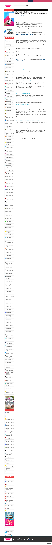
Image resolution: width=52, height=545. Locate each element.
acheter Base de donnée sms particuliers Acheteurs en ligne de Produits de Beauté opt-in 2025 (9, 209)
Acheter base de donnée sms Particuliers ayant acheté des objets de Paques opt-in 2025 (10, 392)
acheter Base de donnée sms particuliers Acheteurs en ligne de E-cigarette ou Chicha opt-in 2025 (9, 173)
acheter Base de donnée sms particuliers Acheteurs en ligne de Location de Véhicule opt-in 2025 (9, 147)
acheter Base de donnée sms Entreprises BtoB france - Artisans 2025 (10, 416)
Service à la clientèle (40, 538)
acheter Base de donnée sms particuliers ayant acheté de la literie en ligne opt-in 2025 (9, 303)
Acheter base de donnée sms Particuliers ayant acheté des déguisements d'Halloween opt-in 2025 (10, 377)
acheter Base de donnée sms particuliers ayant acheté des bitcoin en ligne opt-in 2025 (9, 329)
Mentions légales (22, 538)
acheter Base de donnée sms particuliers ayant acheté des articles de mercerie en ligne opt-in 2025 (10, 288)
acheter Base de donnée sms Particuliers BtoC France (9, 38)
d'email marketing (24, 112)
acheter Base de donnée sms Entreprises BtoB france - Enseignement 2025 (10, 429)
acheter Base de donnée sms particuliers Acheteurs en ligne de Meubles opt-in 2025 (9, 84)
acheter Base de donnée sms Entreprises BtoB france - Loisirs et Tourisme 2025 (10, 444)
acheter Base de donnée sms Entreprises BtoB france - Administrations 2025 (10, 419)
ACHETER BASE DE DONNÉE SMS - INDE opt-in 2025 (9, 505)
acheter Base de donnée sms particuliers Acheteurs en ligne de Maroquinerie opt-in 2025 (9, 177)
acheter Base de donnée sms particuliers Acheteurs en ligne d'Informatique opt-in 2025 (9, 90)
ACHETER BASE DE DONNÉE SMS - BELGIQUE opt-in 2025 (9, 486)
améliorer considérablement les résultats (26, 122)
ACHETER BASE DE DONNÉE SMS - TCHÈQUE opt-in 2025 (9, 489)
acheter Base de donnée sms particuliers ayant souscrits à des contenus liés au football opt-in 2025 (9, 238)
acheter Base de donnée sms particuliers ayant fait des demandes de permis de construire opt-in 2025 (9, 218)
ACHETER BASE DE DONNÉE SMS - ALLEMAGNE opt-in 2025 (9, 498)
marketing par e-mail (39, 34)
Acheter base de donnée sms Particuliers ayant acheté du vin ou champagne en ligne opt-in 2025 (10, 370)
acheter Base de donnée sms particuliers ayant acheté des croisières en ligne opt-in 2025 (9, 313)
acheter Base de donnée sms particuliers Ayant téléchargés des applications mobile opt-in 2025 (10, 120)
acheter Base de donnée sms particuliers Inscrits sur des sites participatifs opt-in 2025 (9, 127)
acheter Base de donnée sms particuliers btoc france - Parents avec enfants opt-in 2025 (9, 62)
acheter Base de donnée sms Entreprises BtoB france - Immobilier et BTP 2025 (10, 454)
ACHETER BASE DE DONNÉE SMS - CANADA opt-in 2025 (9, 479)
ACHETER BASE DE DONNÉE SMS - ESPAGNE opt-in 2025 (9, 496)
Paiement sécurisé (34, 538)
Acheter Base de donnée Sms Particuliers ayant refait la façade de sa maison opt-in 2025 (9, 360)
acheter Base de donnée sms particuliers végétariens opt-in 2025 (10, 319)
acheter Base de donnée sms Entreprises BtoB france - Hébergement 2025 (10, 441)
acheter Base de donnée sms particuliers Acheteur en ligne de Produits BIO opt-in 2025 (9, 215)
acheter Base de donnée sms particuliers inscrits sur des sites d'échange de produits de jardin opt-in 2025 (9, 270)
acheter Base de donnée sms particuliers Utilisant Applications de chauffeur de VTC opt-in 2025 (9, 151)
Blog (27, 539)
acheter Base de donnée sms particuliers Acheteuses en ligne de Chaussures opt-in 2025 (9, 193)
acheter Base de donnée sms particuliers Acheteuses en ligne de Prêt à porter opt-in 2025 (10, 186)
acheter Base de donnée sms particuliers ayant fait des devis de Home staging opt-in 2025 (10, 232)
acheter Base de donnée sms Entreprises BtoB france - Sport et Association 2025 (10, 435)
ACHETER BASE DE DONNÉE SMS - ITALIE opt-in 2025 (9, 508)
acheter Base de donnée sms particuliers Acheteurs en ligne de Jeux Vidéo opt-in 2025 (9, 93)
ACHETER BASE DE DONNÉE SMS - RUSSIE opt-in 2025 (9, 503)
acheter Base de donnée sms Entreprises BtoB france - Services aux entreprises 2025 (10, 413)
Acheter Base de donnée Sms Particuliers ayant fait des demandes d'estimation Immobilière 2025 (9, 356)
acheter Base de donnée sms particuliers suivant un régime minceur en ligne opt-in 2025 (9, 225)
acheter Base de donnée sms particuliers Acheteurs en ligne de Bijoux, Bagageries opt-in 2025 (9, 105)
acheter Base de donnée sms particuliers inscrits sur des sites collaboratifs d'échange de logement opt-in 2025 (9, 273)
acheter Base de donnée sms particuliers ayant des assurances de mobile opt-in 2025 (10, 353)
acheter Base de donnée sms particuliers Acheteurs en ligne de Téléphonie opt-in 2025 (9, 99)
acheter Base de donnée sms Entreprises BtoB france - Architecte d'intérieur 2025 (10, 472)
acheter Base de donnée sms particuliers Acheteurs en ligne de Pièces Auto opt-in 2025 (9, 163)
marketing (40, 16)
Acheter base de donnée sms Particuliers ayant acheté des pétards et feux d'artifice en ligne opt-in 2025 (9, 373)
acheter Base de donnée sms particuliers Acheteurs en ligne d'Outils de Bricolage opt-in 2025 (9, 199)
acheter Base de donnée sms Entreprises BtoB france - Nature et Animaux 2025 (10, 422)
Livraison (14, 538)
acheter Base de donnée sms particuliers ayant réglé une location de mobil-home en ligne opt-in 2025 (9, 316)
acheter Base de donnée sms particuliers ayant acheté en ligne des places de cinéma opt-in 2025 (10, 256)
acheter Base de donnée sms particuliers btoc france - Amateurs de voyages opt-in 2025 (10, 41)
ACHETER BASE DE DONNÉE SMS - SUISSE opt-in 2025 (9, 501)
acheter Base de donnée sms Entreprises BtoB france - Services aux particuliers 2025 (10, 466)
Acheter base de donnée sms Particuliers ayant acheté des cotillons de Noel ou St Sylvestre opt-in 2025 (9, 380)
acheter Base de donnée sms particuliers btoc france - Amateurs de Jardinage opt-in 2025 (10, 74)
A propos (45, 538)
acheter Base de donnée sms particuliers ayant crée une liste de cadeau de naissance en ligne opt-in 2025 (10, 249)
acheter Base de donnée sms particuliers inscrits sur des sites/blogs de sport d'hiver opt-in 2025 (10, 296)
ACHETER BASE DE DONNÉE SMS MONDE (9, 477)
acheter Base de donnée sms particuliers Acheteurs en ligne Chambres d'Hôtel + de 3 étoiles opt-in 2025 (9, 143)
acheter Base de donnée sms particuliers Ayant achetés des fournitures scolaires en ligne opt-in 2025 (10, 130)
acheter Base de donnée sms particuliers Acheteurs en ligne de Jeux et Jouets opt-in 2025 (9, 111)
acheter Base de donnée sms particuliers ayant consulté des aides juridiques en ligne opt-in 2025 (9, 335)
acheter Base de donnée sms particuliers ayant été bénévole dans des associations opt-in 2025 (9, 346)
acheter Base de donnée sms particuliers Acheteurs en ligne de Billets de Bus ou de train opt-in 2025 (10, 166)
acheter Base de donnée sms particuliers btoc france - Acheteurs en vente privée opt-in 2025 (10, 45)
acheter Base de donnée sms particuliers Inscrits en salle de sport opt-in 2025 (9, 222)
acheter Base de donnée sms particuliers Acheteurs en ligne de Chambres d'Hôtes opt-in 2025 (10, 140)
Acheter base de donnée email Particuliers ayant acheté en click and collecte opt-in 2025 (9, 367)
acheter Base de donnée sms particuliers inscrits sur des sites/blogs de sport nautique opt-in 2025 (10, 292)
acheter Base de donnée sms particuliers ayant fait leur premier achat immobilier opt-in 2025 (10, 343)
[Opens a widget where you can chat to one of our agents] (49, 544)
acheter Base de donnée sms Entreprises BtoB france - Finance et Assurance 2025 (10, 448)
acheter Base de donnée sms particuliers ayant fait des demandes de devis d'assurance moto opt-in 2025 (9, 277)
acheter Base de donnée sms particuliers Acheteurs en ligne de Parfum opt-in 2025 (9, 183)
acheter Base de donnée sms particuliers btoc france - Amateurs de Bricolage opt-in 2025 (10, 71)
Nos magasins (17, 539)
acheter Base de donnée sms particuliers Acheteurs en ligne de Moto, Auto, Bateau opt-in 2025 (9, 102)
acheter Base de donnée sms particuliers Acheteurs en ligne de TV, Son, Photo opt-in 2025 (9, 96)
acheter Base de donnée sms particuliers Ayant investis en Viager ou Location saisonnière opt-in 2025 (10, 133)
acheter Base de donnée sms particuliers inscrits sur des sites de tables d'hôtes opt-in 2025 (10, 267)
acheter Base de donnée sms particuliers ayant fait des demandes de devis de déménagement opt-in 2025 (9, 285)
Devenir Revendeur (23, 539)
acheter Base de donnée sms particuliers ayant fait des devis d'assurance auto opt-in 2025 (9, 235)
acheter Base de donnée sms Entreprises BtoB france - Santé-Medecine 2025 (10, 463)
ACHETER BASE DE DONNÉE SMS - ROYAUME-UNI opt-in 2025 (9, 491)
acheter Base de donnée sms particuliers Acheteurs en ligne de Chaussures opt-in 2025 (9, 196)
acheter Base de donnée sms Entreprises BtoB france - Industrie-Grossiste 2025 (10, 460)
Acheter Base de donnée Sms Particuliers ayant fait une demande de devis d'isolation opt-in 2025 (10, 363)
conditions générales (28, 538)
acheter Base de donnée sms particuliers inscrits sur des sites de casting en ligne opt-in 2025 (10, 350)
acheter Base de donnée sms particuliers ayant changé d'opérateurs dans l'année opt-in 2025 (9, 339)
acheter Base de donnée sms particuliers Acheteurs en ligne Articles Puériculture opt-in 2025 (9, 108)
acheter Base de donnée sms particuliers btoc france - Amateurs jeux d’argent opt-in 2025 (10, 55)
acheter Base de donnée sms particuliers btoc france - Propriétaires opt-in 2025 (9, 49)
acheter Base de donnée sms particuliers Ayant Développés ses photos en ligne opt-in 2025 (9, 205)
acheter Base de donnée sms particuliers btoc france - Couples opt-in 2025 (9, 77)
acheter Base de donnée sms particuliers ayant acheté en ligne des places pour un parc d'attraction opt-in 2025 (9, 252)
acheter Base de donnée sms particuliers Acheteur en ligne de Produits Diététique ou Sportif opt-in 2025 (10, 212)
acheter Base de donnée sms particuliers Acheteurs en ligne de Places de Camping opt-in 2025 (9, 137)
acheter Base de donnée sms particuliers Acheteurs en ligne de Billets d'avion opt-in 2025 (9, 160)
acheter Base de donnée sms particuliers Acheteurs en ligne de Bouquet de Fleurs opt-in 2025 (9, 154)
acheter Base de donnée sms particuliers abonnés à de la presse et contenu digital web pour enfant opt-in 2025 (10, 242)
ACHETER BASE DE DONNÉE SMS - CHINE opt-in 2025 (9, 493)
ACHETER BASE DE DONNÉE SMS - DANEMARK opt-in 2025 (9, 484)
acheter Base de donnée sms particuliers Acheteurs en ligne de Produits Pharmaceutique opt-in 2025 (10, 180)
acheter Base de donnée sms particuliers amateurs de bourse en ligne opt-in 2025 (10, 332)
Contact (18, 538)
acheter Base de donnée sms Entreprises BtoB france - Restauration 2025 (10, 425)
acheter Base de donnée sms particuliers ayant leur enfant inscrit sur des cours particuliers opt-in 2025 (10, 228)
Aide (13, 539)
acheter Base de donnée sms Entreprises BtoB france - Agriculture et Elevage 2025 (10, 432)
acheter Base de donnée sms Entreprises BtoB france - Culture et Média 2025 (10, 451)
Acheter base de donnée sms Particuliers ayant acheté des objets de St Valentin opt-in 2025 (9, 388)
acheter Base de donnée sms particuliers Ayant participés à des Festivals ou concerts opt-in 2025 (9, 123)
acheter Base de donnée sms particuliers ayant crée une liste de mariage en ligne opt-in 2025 (10, 246)
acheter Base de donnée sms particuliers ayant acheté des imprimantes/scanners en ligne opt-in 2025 (9, 306)
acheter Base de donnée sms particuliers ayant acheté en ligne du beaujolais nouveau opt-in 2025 (10, 322)
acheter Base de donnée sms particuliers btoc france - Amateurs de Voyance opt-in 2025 (10, 65)
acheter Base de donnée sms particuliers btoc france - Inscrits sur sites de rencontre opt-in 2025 (10, 68)
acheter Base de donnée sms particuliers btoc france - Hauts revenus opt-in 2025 (9, 59)
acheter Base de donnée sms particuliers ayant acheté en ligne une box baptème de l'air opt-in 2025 (9, 259)
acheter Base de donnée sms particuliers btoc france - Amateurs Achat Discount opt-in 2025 (10, 52)
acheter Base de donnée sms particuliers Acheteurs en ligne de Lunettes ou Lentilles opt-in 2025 (9, 157)
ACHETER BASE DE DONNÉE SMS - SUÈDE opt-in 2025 (9, 510)
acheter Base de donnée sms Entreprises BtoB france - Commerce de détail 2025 (10, 469)
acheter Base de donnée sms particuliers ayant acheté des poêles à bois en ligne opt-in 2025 (10, 310)
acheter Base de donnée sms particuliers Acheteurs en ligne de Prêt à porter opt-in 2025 (9, 189)
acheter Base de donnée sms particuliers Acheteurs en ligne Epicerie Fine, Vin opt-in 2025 (9, 117)
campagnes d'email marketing (31, 59)
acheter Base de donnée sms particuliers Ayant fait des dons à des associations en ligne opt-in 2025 (9, 325)
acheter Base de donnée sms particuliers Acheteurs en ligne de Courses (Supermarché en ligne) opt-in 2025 (9, 202)
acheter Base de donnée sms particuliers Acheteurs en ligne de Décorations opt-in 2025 (9, 87)
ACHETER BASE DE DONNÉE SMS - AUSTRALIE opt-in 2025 (9, 481)
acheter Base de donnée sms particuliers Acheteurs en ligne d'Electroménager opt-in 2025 (9, 81)
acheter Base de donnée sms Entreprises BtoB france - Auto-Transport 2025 (10, 457)
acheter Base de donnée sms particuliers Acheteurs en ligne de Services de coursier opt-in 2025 (9, 170)
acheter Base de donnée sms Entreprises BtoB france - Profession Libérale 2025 (10, 438)
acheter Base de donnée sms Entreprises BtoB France (9, 410)
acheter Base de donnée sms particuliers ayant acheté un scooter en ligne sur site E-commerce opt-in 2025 (9, 300)
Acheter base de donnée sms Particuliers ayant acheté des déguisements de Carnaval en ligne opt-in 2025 (10, 384)
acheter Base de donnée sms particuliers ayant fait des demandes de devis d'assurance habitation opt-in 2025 (9, 281)
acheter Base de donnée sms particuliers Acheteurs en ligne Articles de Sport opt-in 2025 (9, 114)
